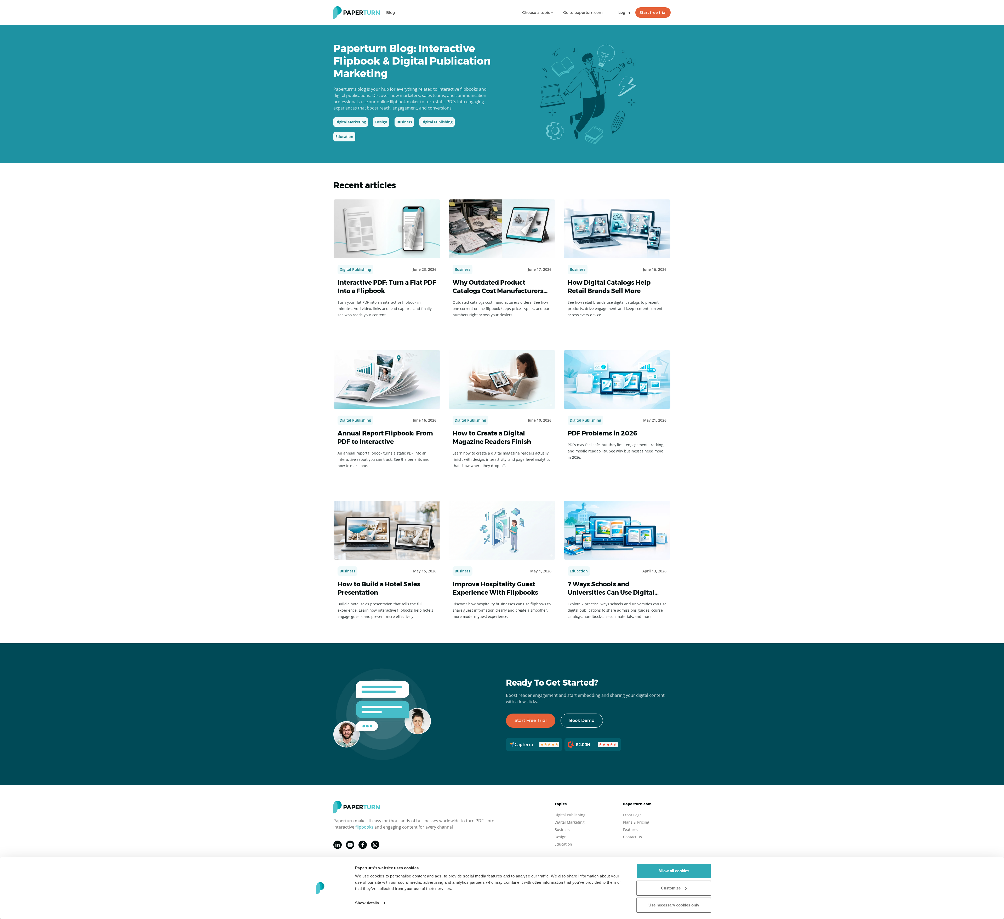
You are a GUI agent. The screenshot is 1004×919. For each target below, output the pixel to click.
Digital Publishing (436, 121)
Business (404, 121)
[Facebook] (362, 845)
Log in (624, 12)
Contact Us (632, 836)
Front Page (632, 814)
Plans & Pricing (636, 822)
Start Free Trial (531, 720)
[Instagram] (375, 845)
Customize (671, 888)
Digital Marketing (350, 121)
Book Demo (581, 720)
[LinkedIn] (337, 845)
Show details (367, 903)
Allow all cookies (673, 871)
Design (381, 121)
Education (344, 136)
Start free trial (653, 12)
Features (630, 829)
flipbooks (364, 827)
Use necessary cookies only (673, 905)
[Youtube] (350, 845)
